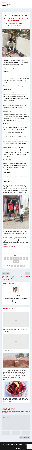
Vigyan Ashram (11, 444)
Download (13, 246)
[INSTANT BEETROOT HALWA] (16, 389)
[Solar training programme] (16, 319)
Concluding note (6, 246)
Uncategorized (11, 25)
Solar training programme (15, 329)
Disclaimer (19, 444)
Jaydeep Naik (14, 23)
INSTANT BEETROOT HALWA (15, 399)
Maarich (16, 446)
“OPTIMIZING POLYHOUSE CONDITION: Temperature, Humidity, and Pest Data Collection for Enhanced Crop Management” (15, 373)
